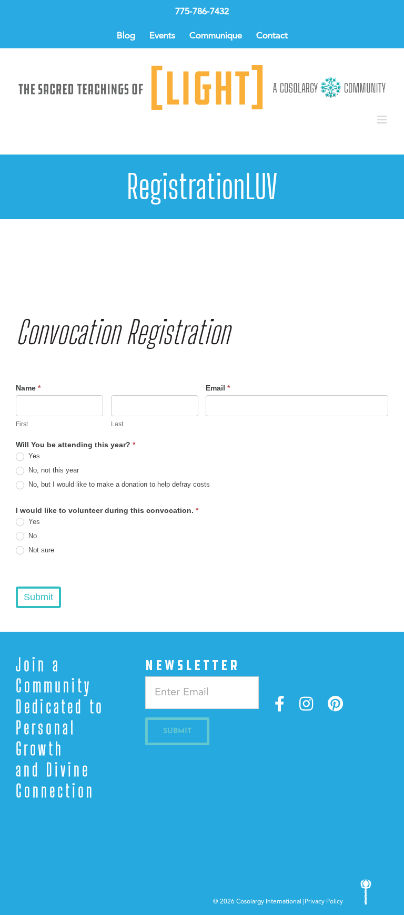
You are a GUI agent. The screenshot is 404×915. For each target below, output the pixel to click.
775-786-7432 (202, 11)
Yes (33, 456)
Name (28, 388)
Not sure (40, 550)
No (31, 536)
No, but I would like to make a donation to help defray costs (118, 484)
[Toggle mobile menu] (382, 119)
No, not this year (52, 470)
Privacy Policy (324, 902)
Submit (38, 597)
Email (218, 388)
